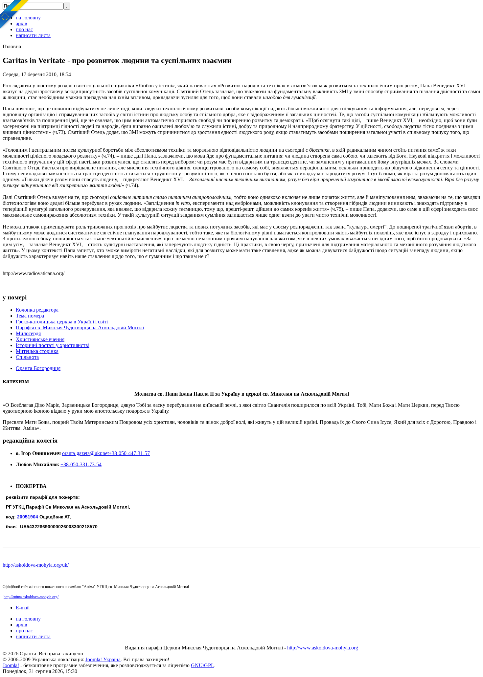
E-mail (23, 607)
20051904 (27, 516)
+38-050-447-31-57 (129, 453)
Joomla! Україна (103, 659)
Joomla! (11, 665)
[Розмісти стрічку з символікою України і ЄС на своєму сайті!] (15, 15)
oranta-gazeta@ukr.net (85, 453)
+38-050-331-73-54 (81, 464)
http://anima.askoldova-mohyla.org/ (31, 597)
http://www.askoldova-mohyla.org (322, 647)
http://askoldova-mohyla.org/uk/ (36, 565)
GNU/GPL (202, 665)
